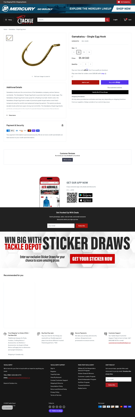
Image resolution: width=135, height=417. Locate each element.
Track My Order (55, 374)
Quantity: (75, 64)
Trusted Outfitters (84, 385)
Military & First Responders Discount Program (87, 369)
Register (53, 371)
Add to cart (85, 82)
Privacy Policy (55, 392)
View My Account (56, 377)
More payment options (115, 87)
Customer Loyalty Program (86, 376)
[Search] (107, 20)
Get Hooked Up (125, 2)
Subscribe (81, 226)
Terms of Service (56, 395)
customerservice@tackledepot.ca (119, 343)
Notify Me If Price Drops (100, 92)
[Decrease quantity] (81, 64)
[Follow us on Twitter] (53, 407)
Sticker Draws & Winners (86, 373)
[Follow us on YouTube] (64, 407)
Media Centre (82, 388)
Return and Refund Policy (59, 389)
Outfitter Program (84, 382)
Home (5, 29)
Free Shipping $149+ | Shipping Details (15, 2)
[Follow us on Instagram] (60, 407)
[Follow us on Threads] (57, 407)
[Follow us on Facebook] (50, 407)
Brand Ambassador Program (87, 379)
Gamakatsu (75, 41)
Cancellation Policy (57, 386)
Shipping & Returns (57, 383)
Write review (67, 159)
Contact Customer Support (59, 380)
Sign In (53, 368)
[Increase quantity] (90, 64)
